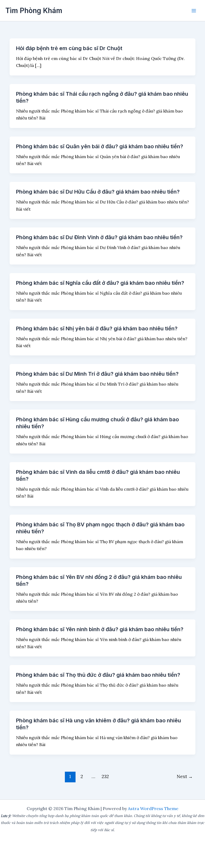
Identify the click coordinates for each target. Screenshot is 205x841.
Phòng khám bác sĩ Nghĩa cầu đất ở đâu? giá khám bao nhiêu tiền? (100, 283)
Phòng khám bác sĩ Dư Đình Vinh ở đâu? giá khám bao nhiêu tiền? (99, 237)
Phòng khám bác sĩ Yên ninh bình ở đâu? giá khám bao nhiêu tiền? (99, 629)
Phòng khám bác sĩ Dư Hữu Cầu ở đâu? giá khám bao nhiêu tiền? (98, 192)
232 (105, 776)
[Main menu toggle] (194, 11)
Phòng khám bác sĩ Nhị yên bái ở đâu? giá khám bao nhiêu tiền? (97, 328)
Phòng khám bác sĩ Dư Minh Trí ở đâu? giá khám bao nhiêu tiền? (97, 374)
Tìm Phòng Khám (33, 10)
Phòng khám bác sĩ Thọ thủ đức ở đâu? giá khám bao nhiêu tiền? (98, 675)
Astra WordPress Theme (153, 808)
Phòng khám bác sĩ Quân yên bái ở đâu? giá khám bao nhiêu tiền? (99, 146)
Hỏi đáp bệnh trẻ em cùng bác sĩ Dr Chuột (69, 48)
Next (185, 776)
